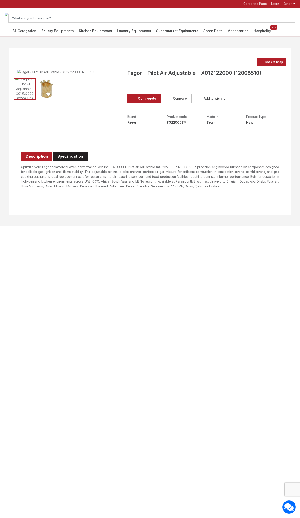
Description (37, 156)
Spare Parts (212, 31)
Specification (70, 156)
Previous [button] (18, 72)
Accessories (238, 31)
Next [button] (95, 72)
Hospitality (262, 31)
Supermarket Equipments (177, 31)
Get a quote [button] (147, 98)
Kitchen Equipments (95, 31)
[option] (56, 72)
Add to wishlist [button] (215, 98)
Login (275, 3)
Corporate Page (254, 3)
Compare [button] (180, 98)
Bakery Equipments (57, 31)
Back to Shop (274, 62)
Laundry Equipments (134, 31)
